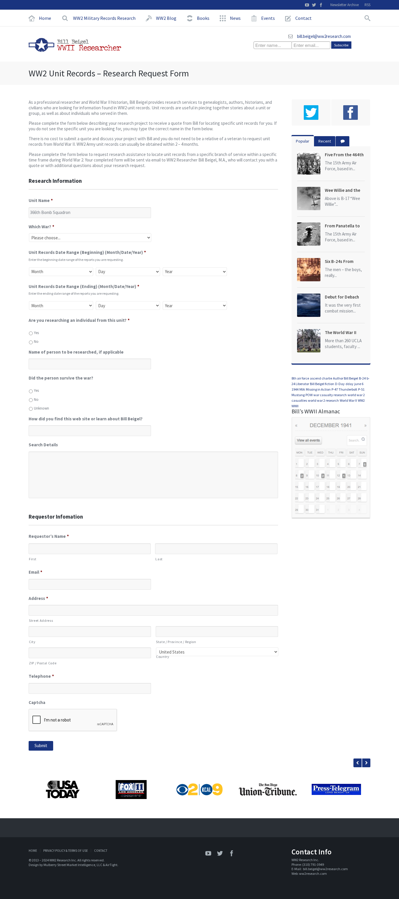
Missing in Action (318, 389)
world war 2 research (323, 400)
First (32, 559)
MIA (302, 389)
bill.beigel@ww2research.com (324, 36)
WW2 (361, 400)
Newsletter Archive (344, 4)
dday (349, 384)
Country (162, 656)
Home (33, 850)
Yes (36, 332)
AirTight (111, 865)
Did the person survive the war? (61, 378)
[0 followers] (311, 112)
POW (309, 395)
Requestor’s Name (49, 536)
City (32, 642)
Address (38, 598)
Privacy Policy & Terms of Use (65, 850)
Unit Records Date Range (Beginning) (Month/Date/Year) (87, 252)
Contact (100, 850)
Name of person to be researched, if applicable (76, 352)
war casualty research (330, 395)
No (36, 341)
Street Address (41, 620)
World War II (348, 400)
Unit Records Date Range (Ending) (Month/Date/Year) (84, 286)
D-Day (340, 384)
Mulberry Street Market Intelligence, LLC (73, 865)
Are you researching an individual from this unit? (79, 320)
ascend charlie (321, 378)
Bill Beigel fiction (322, 384)
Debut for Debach (342, 297)
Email (35, 572)
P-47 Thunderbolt (344, 389)
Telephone (41, 676)
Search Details (43, 444)
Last (159, 559)
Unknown (41, 408)
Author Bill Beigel (345, 378)
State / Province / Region (176, 642)
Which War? (41, 226)
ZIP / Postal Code (42, 663)
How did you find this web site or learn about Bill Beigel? (86, 419)
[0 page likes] (350, 112)
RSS (367, 4)
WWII (295, 406)
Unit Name (41, 200)
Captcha (37, 702)
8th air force (300, 378)
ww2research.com (313, 873)
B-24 (362, 378)
